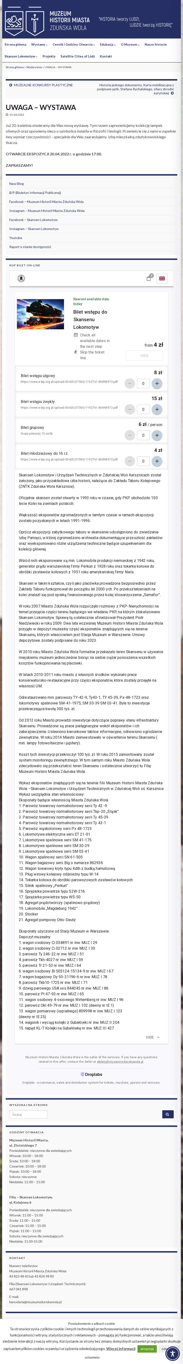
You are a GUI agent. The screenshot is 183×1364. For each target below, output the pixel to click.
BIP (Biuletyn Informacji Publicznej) (35, 193)
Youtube (15, 238)
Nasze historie (156, 44)
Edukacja (107, 44)
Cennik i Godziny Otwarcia (73, 44)
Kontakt (106, 56)
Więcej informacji (121, 1348)
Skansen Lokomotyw (20, 56)
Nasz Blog (16, 184)
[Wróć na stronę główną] (91, 21)
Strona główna (15, 44)
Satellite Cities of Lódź (78, 56)
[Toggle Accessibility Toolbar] (172, 1353)
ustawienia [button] (92, 1357)
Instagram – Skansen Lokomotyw (34, 229)
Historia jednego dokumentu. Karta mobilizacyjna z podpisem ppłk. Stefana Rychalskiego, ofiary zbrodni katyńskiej (135, 89)
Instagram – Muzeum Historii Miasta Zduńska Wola (47, 211)
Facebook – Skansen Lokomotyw (33, 220)
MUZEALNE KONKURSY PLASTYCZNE (43, 85)
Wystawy (38, 44)
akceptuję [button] (147, 1349)
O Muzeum (129, 44)
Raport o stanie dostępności (30, 247)
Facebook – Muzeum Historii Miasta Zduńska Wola (46, 202)
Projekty (49, 56)
